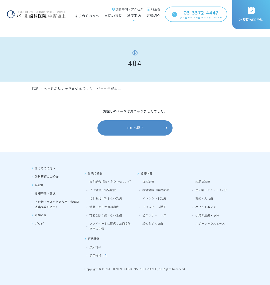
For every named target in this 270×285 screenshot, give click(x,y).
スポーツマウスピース (210, 223)
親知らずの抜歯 (152, 223)
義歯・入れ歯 (204, 198)
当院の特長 (113, 15)
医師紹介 (153, 15)
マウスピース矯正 (154, 207)
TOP (35, 88)
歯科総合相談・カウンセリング (110, 181)
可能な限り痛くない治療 (105, 215)
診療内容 (147, 173)
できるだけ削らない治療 (105, 198)
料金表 (39, 185)
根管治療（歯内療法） (157, 190)
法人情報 (95, 247)
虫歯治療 (148, 181)
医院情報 (94, 239)
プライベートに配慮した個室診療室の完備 (110, 226)
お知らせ (41, 215)
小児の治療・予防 (207, 215)
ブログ (39, 223)
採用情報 (95, 255)
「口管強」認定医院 (102, 190)
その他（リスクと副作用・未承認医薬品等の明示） (57, 204)
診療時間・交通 (45, 193)
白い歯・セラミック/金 (211, 190)
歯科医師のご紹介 (46, 176)
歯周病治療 (202, 181)
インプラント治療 (154, 198)
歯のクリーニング (154, 215)
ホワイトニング (205, 207)
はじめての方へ (86, 15)
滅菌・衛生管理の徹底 (104, 207)
